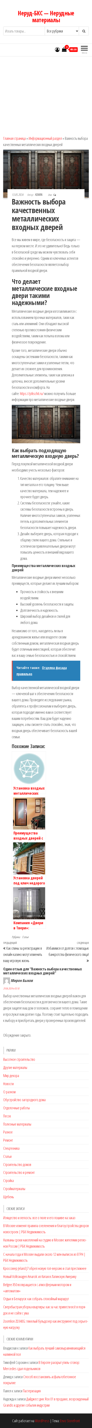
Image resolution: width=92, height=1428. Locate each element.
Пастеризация (32, 1390)
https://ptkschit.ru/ (32, 393)
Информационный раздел (45, 138)
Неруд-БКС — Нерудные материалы (46, 16)
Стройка (8, 1180)
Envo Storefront (70, 1420)
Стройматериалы (14, 1188)
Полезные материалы (17, 1124)
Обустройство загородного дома (24, 1099)
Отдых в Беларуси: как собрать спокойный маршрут (36, 1298)
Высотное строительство (19, 1059)
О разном (9, 1091)
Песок (7, 1116)
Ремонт (8, 1140)
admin (39, 195)
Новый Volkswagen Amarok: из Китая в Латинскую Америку (39, 1276)
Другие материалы (15, 1067)
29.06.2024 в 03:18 (11, 988)
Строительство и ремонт (19, 1172)
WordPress (42, 1420)
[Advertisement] (46, 94)
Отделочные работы (16, 1107)
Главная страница (14, 138)
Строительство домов (17, 1164)
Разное (8, 1132)
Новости (8, 1083)
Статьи (25, 937)
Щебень (8, 1196)
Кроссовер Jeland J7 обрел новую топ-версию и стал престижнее (44, 1268)
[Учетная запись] (57, 49)
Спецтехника (11, 1148)
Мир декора (11, 1075)
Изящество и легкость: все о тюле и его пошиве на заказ (39, 1217)
